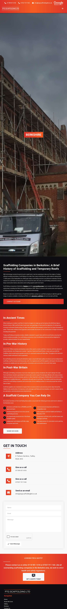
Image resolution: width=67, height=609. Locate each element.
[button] (43, 8)
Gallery (6, 604)
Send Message (13, 544)
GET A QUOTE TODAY (33, 577)
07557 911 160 (49, 565)
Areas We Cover (8, 601)
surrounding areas (38, 286)
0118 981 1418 (34, 565)
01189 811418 (10, 3)
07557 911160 (24, 3)
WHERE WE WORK (12, 431)
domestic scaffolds (37, 296)
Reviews (6, 606)
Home (5, 599)
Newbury (25, 286)
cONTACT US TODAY (14, 301)
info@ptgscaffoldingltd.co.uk (42, 3)
